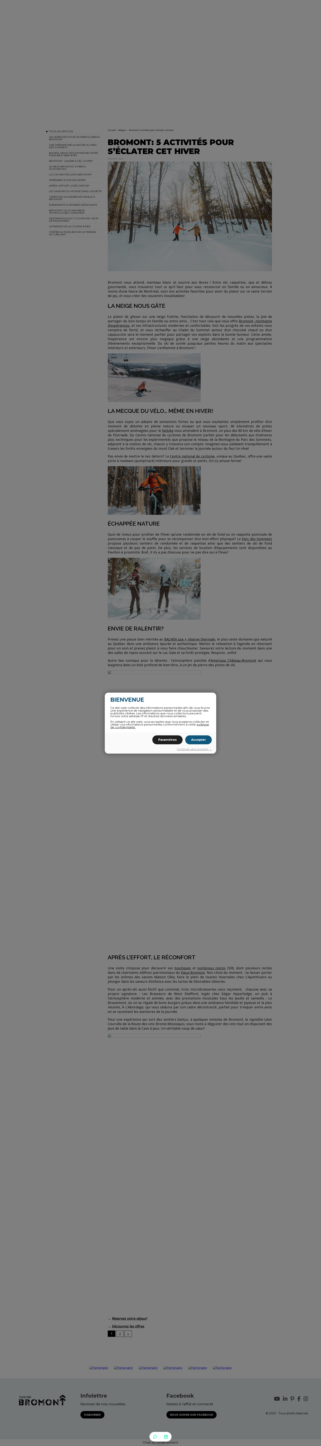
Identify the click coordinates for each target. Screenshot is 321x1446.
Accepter (198, 740)
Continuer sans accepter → (194, 749)
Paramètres (167, 740)
